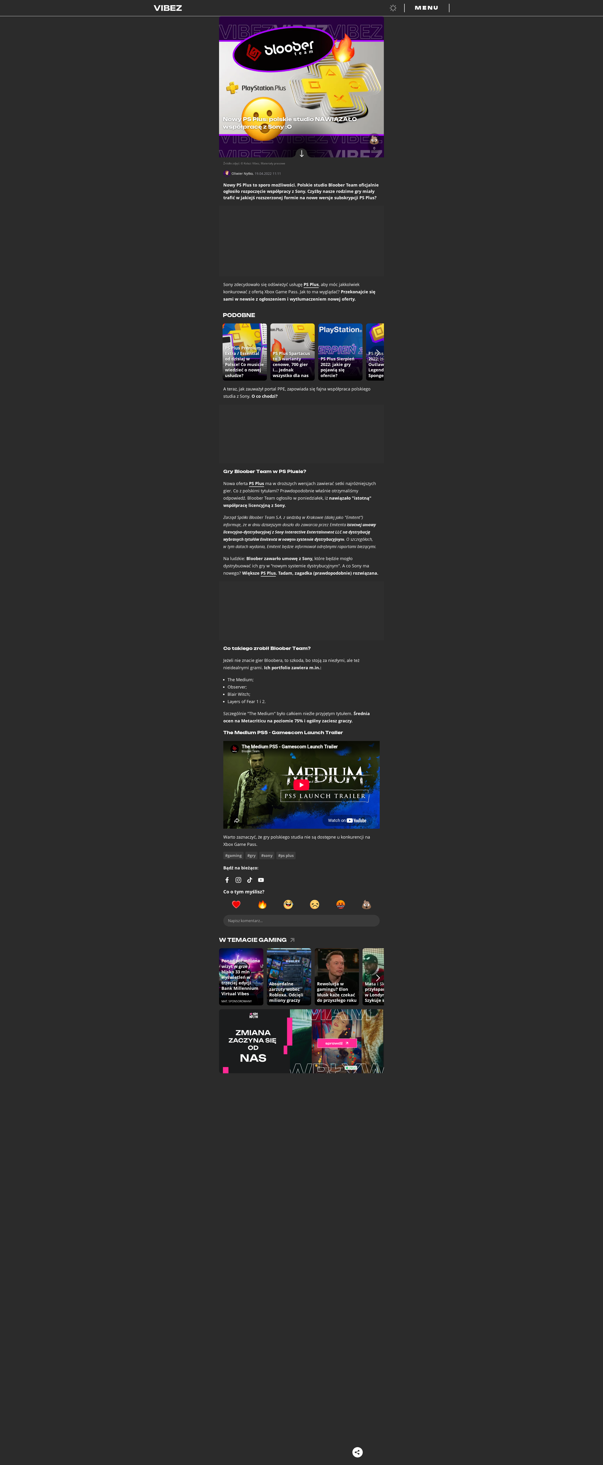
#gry (251, 855)
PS (311, 284)
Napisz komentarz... (245, 920)
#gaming (233, 855)
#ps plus (286, 855)
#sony (267, 855)
